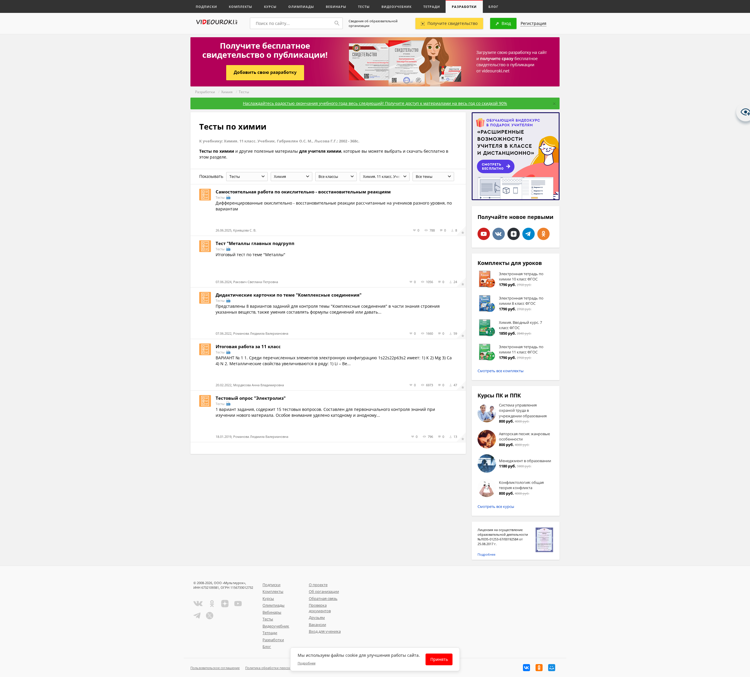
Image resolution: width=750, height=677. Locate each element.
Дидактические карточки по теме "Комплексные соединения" (289, 295)
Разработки (464, 6)
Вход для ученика (325, 631)
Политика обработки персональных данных (280, 668)
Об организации (324, 591)
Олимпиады (301, 6)
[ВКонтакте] (526, 667)
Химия (227, 91)
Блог (493, 6)
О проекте (318, 584)
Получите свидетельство (452, 23)
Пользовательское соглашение (215, 668)
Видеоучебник (396, 6)
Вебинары (336, 6)
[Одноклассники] (539, 667)
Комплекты (240, 6)
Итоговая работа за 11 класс (248, 346)
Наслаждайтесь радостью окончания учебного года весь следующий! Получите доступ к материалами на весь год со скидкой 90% (375, 103)
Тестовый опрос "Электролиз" (251, 398)
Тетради (431, 6)
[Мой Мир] (551, 667)
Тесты (364, 6)
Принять (439, 659)
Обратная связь (323, 598)
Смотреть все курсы (496, 506)
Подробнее (486, 554)
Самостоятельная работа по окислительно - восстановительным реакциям (303, 192)
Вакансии (317, 624)
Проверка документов (320, 608)
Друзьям (317, 617)
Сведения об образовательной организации (373, 23)
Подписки (206, 6)
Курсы (270, 6)
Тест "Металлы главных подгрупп (255, 243)
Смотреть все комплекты (501, 370)
